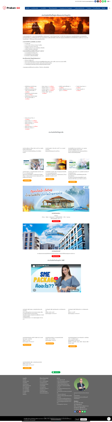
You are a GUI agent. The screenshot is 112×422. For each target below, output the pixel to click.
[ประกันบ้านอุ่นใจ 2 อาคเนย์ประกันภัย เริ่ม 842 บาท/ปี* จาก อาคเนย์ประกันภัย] (27, 180)
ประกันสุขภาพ (42, 390)
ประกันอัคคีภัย (42, 385)
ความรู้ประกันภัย (26, 391)
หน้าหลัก (28, 8)
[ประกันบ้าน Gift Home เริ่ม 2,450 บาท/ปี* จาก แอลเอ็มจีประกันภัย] (72, 182)
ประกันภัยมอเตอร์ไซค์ (44, 384)
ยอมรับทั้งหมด (83, 419)
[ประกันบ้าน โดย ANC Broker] (56, 221)
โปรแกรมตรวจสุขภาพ (44, 393)
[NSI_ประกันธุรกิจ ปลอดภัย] (50, 316)
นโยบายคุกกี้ (33, 419)
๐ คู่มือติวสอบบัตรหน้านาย (62, 382)
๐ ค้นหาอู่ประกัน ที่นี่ (61, 380)
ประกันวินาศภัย (34, 8)
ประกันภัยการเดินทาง (44, 388)
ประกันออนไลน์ (26, 384)
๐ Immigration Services (62, 404)
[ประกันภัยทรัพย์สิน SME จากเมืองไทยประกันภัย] (27, 368)
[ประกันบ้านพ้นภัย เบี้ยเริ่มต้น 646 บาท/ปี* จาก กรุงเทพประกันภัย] (72, 155)
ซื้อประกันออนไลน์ (53, 8)
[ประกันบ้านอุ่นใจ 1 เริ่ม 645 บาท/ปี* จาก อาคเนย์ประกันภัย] (50, 154)
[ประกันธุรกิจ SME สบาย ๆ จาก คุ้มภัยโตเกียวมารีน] (27, 322)
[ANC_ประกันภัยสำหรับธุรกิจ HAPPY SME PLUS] (27, 345)
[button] (109, 8)
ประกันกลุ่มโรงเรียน (44, 391)
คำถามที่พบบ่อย (96, 8)
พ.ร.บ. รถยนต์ (42, 380)
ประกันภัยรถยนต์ (43, 382)
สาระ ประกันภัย (26, 388)
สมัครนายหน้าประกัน (80, 8)
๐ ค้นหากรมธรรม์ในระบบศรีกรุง (63, 381)
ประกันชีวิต (43, 8)
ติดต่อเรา (89, 8)
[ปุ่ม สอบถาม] (56, 372)
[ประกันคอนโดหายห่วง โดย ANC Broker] (56, 236)
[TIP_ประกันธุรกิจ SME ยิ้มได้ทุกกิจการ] (72, 316)
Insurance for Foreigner (66, 8)
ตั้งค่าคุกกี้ (77, 419)
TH (109, 1)
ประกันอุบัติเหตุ (43, 387)
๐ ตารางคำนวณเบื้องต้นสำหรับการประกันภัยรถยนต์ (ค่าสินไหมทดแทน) (64, 399)
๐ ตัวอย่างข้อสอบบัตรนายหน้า (63, 384)
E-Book (24, 393)
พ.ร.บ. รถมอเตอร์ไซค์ (44, 381)
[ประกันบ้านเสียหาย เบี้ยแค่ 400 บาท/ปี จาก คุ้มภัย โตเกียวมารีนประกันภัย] (27, 155)
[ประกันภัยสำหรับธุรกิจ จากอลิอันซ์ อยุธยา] (72, 346)
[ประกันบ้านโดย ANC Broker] (56, 198)
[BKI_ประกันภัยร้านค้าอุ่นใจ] (50, 343)
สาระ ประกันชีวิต (26, 390)
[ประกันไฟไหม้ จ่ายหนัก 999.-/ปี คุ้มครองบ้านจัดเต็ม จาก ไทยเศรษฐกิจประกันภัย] (50, 179)
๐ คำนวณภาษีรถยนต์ (61, 394)
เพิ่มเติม (104, 8)
